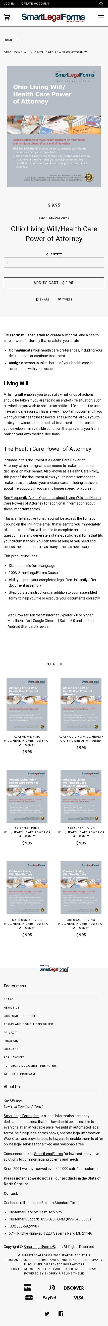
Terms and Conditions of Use (29, 1024)
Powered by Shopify (41, 1273)
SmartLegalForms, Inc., (22, 1116)
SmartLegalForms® (39, 1247)
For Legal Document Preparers (30, 1065)
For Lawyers (14, 1057)
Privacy (10, 1032)
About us (12, 1007)
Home (8, 40)
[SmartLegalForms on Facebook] (61, 1314)
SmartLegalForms (54, 217)
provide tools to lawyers (46, 1139)
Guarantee (13, 1049)
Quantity (54, 254)
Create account (35, 3)
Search (10, 999)
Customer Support (20, 1016)
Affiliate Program (19, 1074)
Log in (9, 3)
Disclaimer (13, 1041)
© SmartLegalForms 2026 (39, 1255)
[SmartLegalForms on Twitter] (47, 1314)
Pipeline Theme (71, 1273)
